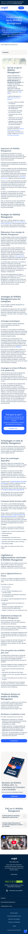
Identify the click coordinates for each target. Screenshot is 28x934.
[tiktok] (17, 877)
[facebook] (20, 877)
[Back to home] (4, 8)
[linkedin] (7, 877)
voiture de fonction (20, 256)
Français (14, 926)
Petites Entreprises (18, 3)
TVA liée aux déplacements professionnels (13, 489)
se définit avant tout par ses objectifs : (14, 98)
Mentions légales (14, 913)
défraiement (18, 347)
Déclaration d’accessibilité (14, 919)
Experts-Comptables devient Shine (15, 1)
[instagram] (14, 877)
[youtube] (10, 877)
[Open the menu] (25, 7)
